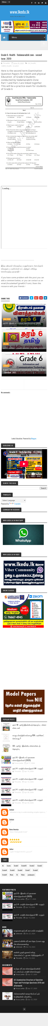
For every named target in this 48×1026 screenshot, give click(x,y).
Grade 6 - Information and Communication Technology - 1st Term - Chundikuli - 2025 (24, 371)
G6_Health (32, 63)
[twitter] (42, 2)
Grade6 (16, 66)
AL (3, 866)
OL (17, 875)
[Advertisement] (24, 655)
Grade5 (12, 870)
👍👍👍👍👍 (14, 839)
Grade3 (40, 866)
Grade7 (27, 870)
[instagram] (35, 2)
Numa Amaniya (14, 829)
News (11, 875)
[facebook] (31, 2)
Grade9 (4, 875)
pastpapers (31, 875)
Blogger (33, 438)
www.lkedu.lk (19, 12)
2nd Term (7, 319)
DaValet (11, 810)
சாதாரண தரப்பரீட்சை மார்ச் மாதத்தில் (28, 930)
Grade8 (35, 870)
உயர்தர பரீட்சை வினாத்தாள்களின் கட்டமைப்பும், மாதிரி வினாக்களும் (27, 970)
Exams (9, 866)
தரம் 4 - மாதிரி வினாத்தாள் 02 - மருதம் (28, 789)
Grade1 (16, 866)
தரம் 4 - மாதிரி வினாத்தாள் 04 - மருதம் (28, 768)
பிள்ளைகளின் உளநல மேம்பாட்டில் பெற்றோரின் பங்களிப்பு (27, 995)
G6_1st (6, 344)
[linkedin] (38, 2)
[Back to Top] (24, 1009)
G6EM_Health (6, 66)
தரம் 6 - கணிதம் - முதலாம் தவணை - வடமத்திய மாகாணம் (24, 347)
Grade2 (32, 866)
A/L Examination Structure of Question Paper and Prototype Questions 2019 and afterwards (29, 982)
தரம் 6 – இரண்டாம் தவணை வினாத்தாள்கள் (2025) (21, 323)
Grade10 (23, 866)
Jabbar (11, 849)
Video (23, 875)
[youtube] (45, 2)
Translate (17, 503)
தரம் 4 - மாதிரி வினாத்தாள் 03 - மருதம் (28, 778)
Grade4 (4, 870)
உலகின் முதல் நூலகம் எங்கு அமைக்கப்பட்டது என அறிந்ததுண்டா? (29, 954)
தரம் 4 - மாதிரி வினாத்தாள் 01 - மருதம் (28, 799)
